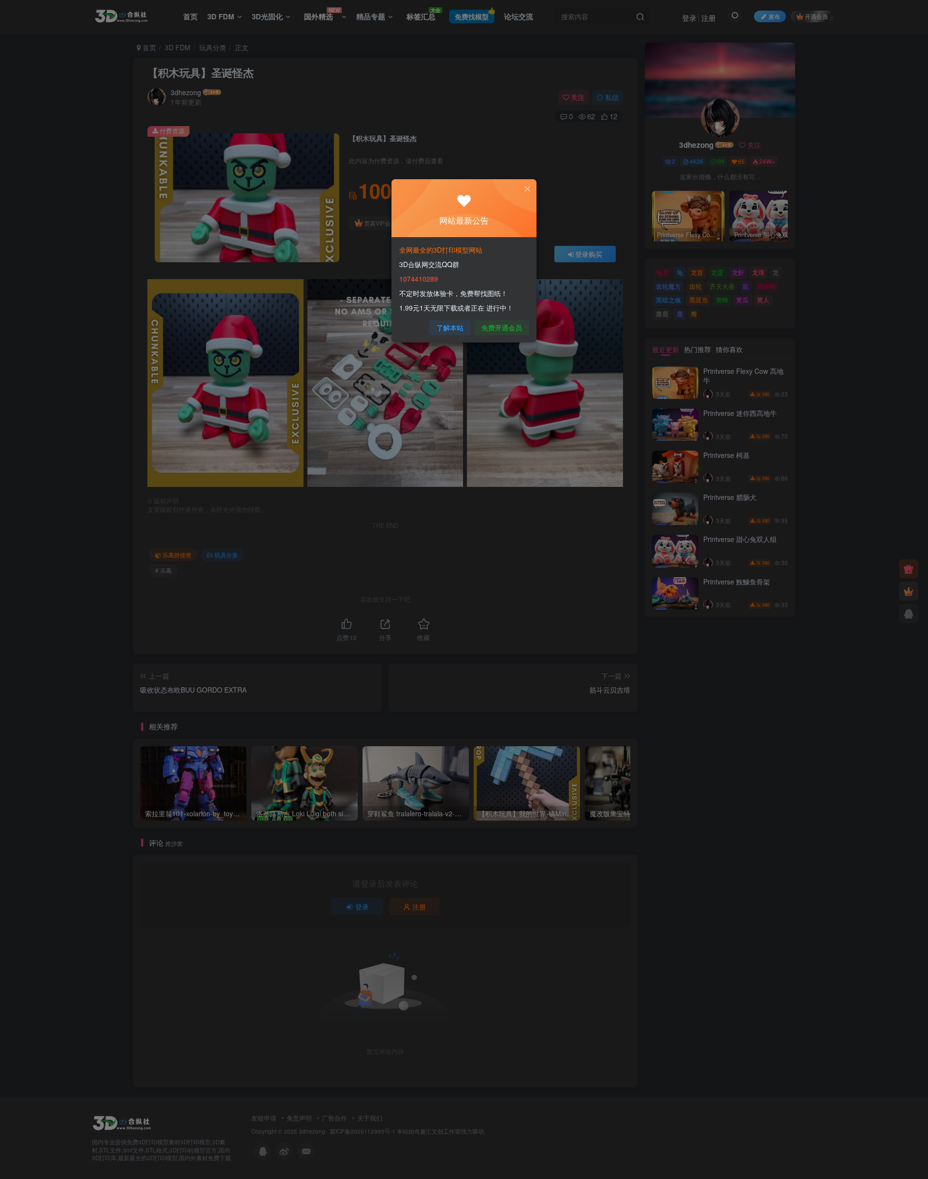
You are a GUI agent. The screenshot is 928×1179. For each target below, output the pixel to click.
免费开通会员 (501, 327)
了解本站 (450, 327)
